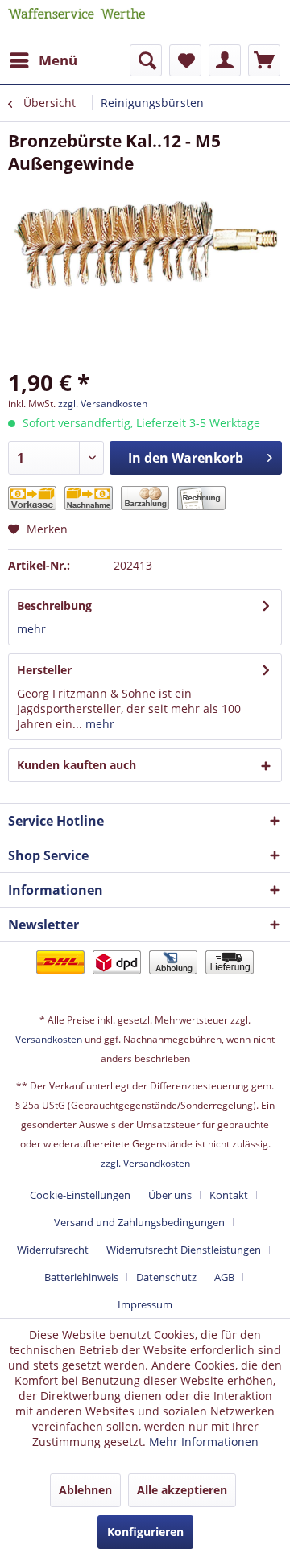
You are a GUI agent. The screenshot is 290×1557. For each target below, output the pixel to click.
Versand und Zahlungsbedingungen (139, 1222)
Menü (58, 60)
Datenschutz (166, 1277)
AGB (224, 1277)
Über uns (170, 1195)
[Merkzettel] (185, 60)
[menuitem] (42, 60)
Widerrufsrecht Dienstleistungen (183, 1249)
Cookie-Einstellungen (80, 1195)
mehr (31, 628)
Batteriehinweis (81, 1277)
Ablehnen (85, 1489)
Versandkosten (48, 1039)
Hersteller (44, 670)
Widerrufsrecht (53, 1249)
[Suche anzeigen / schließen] (146, 60)
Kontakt (228, 1195)
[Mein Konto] (225, 60)
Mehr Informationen (204, 1441)
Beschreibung (54, 605)
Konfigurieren (145, 1531)
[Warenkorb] (264, 60)
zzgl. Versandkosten (102, 403)
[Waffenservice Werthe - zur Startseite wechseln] (76, 22)
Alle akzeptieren (182, 1489)
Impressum (145, 1304)
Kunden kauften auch (76, 764)
